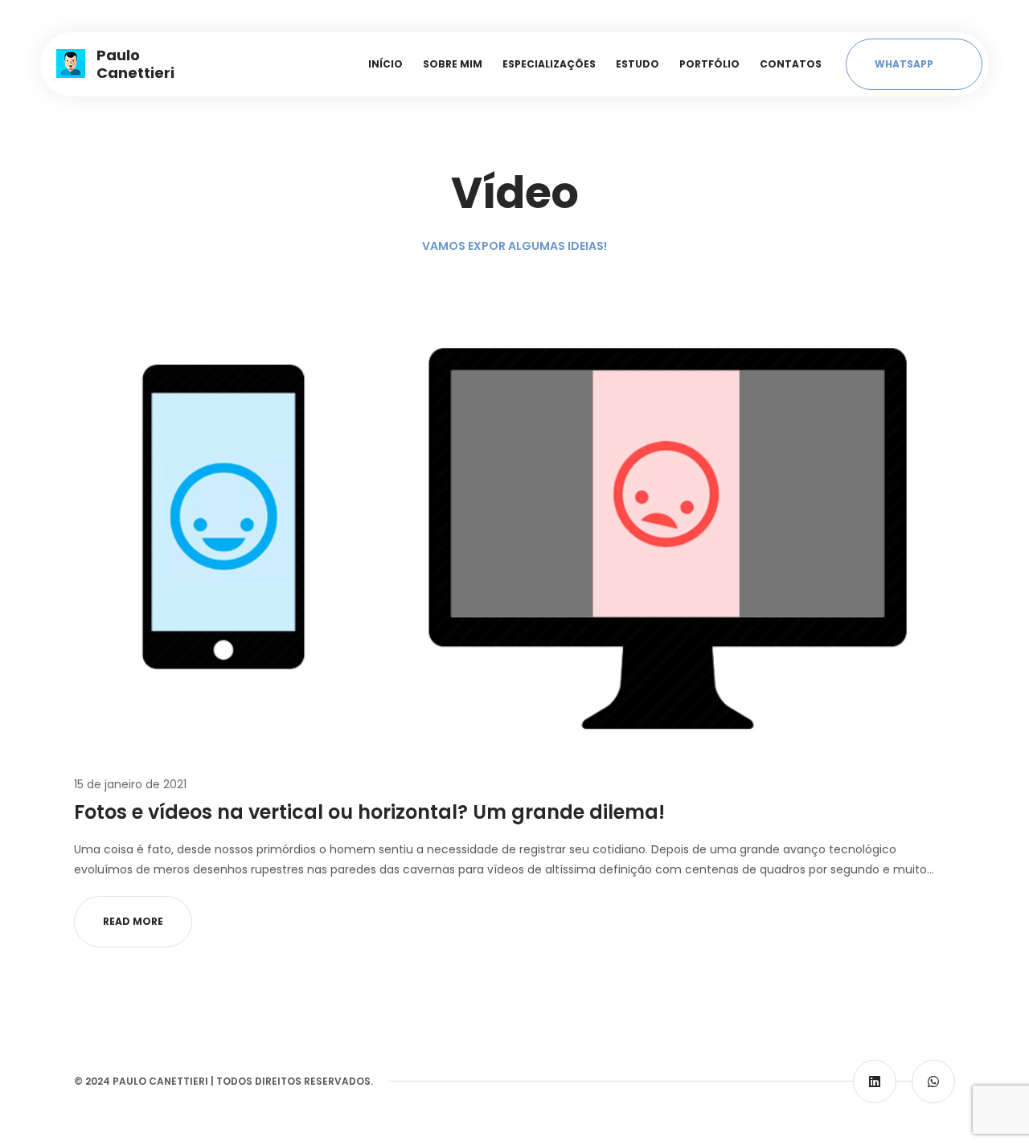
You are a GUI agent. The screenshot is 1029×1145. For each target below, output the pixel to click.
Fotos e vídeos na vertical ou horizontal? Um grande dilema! (369, 812)
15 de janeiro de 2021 (130, 784)
